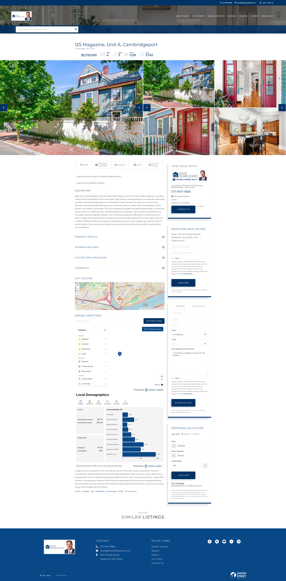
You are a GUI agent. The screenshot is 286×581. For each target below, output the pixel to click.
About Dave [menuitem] (182, 16)
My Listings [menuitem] (198, 16)
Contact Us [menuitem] (157, 563)
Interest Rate (176, 461)
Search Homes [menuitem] (159, 546)
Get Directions (154, 321)
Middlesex (100, 491)
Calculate (183, 475)
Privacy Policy (187, 274)
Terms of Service (182, 412)
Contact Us (183, 209)
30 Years (187, 434)
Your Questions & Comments (182, 349)
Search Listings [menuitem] (216, 16)
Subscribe (183, 283)
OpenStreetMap (151, 309)
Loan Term (175, 434)
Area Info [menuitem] (267, 16)
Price (173, 441)
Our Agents (201, 206)
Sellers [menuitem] (243, 16)
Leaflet (142, 309)
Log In (264, 3)
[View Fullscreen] (78, 293)
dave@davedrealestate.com (246, 3)
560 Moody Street (111, 557)
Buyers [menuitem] (231, 16)
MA (92, 491)
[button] (76, 29)
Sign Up (270, 3)
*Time (173, 340)
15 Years (196, 434)
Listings (85, 491)
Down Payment (177, 451)
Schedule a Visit (198, 306)
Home (77, 491)
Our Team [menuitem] (156, 559)
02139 (120, 491)
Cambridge (111, 491)
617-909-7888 (227, 3)
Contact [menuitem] (255, 16)
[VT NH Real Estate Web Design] (238, 575)
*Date (173, 330)
